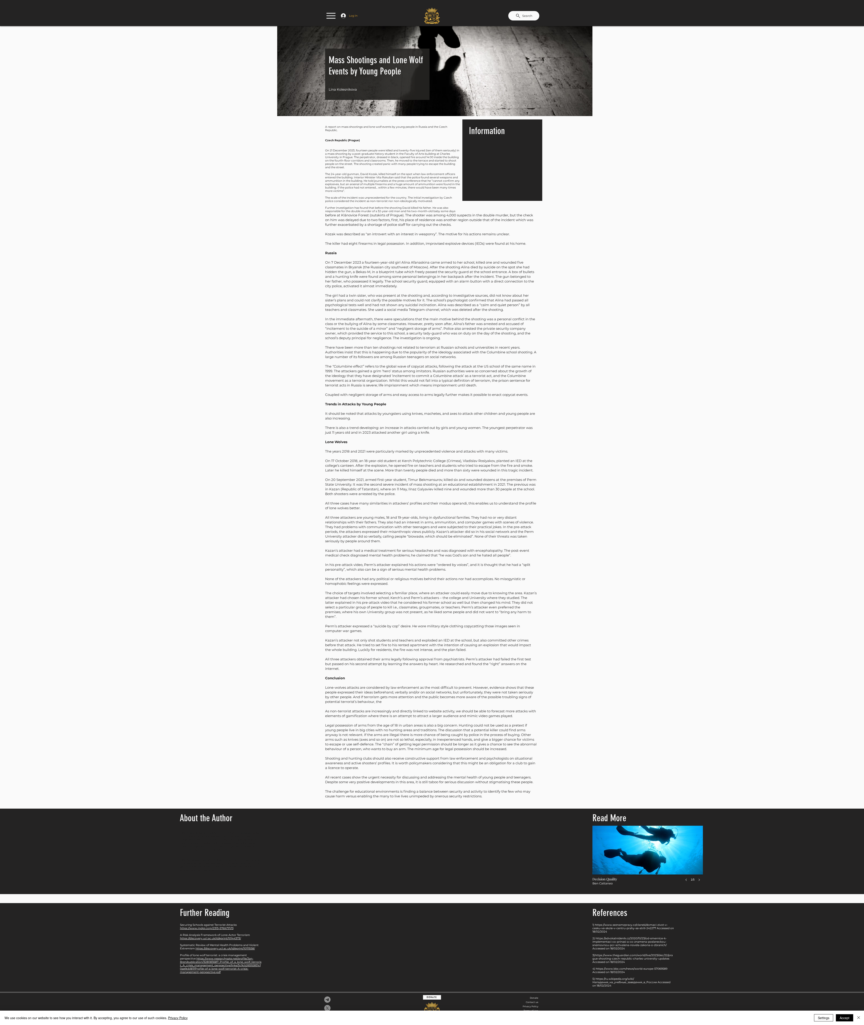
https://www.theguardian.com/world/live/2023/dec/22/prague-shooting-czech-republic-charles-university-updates (632, 956)
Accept (844, 1018)
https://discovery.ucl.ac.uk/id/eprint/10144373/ (210, 938)
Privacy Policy (530, 1006)
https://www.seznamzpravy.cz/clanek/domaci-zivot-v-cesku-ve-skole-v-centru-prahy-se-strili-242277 (630, 926)
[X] (327, 1008)
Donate (534, 997)
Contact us (532, 1002)
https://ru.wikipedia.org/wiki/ (615, 978)
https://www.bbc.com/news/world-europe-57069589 (631, 968)
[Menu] (331, 15)
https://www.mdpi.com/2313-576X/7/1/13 (207, 928)
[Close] (858, 1017)
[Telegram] (327, 999)
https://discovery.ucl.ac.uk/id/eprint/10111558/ (225, 948)
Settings (823, 1018)
